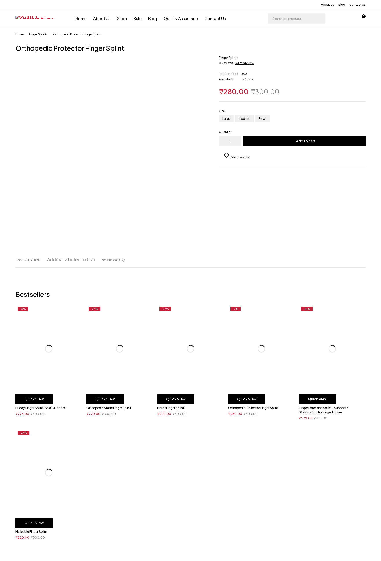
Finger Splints (38, 34)
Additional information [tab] (71, 259)
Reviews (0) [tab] (113, 259)
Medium (244, 118)
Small (262, 118)
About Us (327, 4)
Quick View (34, 399)
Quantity (225, 132)
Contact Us (357, 4)
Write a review (244, 62)
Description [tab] (28, 259)
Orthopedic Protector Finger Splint (253, 408)
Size (222, 111)
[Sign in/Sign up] (338, 18)
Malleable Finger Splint (31, 531)
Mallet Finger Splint (170, 408)
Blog (341, 4)
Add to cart (306, 141)
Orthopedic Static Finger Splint (108, 408)
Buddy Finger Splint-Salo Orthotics (40, 408)
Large (226, 118)
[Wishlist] (349, 18)
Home (19, 34)
